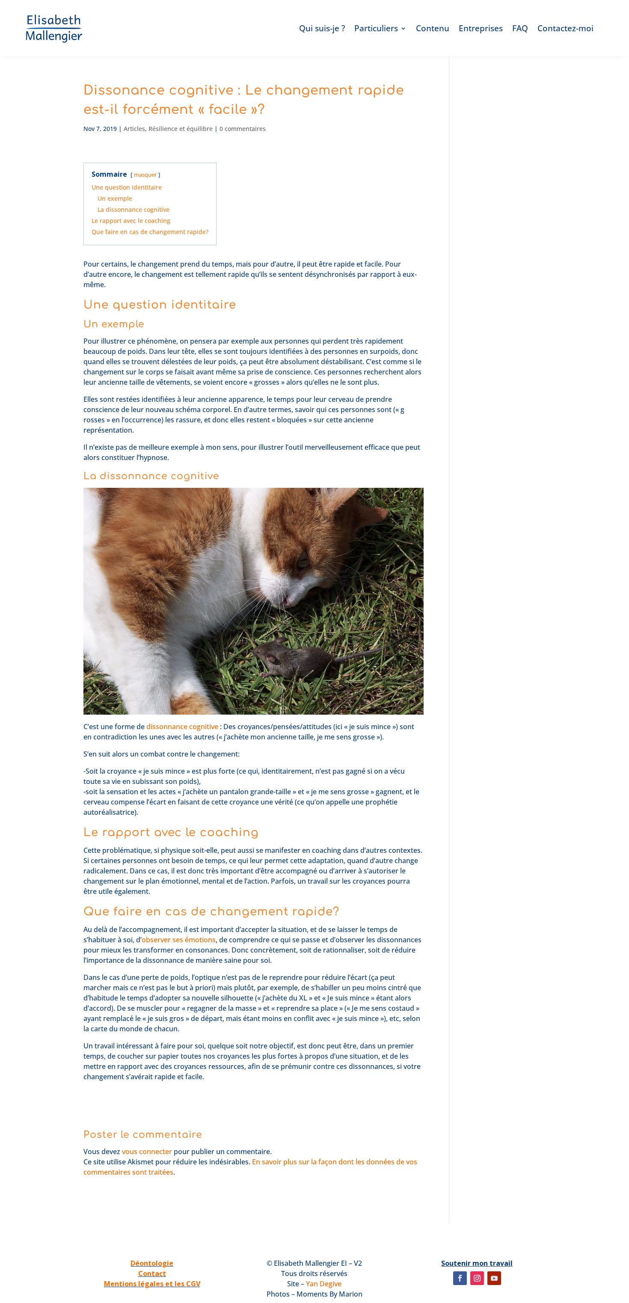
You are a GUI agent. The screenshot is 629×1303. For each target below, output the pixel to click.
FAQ (520, 28)
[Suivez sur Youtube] (494, 1278)
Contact (152, 1273)
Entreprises (481, 28)
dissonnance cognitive (182, 726)
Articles (134, 129)
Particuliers (376, 28)
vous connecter (147, 1151)
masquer (145, 174)
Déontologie (152, 1263)
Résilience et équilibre (180, 129)
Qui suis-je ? (322, 28)
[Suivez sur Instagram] (477, 1278)
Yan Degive (323, 1283)
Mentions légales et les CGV (152, 1283)
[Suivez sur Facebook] (460, 1278)
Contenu (432, 28)
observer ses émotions (179, 939)
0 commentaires (243, 129)
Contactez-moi (565, 28)
